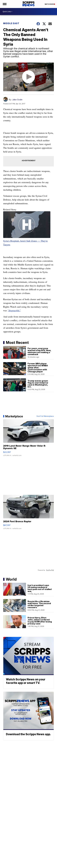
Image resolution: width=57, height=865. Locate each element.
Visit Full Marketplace (45, 416)
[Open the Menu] (4, 4)
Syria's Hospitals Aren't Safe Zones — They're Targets (25, 242)
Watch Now (49, 4)
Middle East (11, 23)
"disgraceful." (14, 310)
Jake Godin (17, 99)
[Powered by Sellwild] (50, 570)
